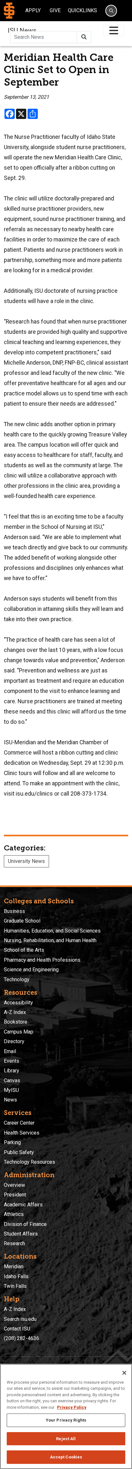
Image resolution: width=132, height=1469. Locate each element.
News (10, 1100)
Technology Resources (29, 1162)
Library (11, 1071)
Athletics (14, 1214)
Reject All (66, 1438)
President (15, 1195)
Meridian (13, 1266)
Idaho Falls (16, 1276)
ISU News (22, 30)
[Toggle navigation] (113, 30)
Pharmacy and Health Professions (42, 960)
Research (14, 1243)
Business (14, 911)
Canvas (12, 1080)
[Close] (124, 1373)
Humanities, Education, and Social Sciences (52, 931)
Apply (33, 10)
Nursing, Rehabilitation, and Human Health (50, 940)
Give (55, 10)
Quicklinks (82, 10)
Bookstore (15, 1022)
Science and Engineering (31, 970)
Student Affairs (21, 1234)
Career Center (19, 1123)
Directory (14, 1041)
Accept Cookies (66, 1457)
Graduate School (22, 921)
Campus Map (18, 1032)
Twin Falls (15, 1286)
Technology (16, 979)
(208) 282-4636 (21, 1338)
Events (11, 1061)
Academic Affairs (23, 1205)
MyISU (11, 1090)
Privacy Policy (72, 1407)
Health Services (21, 1133)
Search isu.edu (20, 1319)
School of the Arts (24, 950)
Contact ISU (17, 1329)
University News (26, 861)
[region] (66, 1416)
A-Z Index (15, 1012)
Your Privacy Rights (66, 1420)
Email (10, 1051)
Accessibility (18, 1003)
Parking (12, 1142)
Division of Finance (25, 1224)
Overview (14, 1185)
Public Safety (19, 1152)
